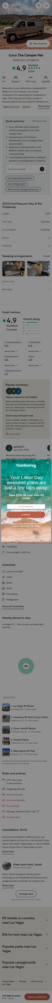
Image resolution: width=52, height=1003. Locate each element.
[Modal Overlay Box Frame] (26, 501)
